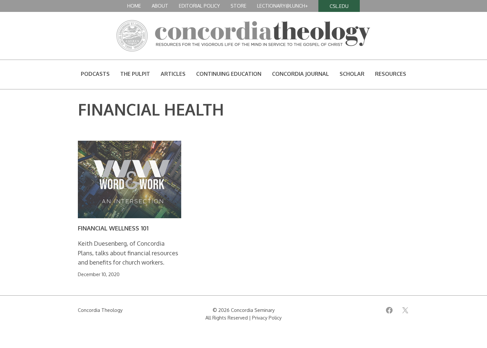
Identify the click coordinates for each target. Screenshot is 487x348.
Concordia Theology (100, 310)
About (160, 6)
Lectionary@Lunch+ (282, 6)
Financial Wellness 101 (113, 228)
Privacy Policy (267, 318)
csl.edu (339, 6)
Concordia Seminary (253, 310)
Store (238, 6)
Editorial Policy (199, 6)
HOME (134, 6)
